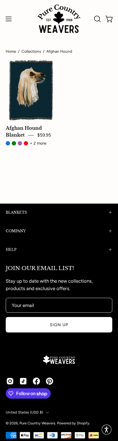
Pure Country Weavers (37, 423)
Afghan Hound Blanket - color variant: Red (26, 143)
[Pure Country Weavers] (59, 18)
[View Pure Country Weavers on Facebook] (36, 381)
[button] (97, 19)
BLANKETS (16, 212)
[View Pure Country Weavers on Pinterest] (49, 381)
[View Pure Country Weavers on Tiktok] (23, 381)
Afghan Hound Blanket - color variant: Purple (20, 143)
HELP (11, 249)
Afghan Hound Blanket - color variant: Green (14, 143)
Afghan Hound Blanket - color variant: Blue (8, 143)
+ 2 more (38, 143)
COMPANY (16, 231)
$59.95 (44, 135)
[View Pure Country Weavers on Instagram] (10, 381)
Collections (31, 51)
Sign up (59, 324)
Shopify (83, 423)
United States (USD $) (24, 412)
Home (11, 51)
